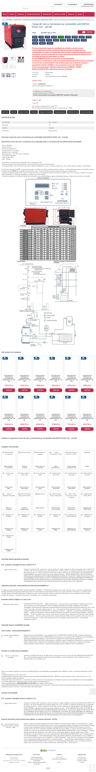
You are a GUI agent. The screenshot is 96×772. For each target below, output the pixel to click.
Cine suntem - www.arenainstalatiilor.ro (16, 631)
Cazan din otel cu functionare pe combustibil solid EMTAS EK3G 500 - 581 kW (71, 417)
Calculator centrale (82, 759)
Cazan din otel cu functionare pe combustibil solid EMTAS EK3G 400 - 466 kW (40, 417)
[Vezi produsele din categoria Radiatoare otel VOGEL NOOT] (87, 499)
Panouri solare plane (9, 487)
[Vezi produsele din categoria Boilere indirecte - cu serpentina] (9, 457)
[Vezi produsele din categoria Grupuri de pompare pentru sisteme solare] (24, 499)
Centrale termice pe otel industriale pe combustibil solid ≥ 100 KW (37, 19)
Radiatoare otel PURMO (9, 550)
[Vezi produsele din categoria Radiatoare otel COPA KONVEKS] (71, 520)
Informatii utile (47, 14)
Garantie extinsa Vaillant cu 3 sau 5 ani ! (16, 599)
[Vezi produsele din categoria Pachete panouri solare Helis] (56, 478)
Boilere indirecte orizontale (87, 487)
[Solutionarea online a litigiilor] (49, 768)
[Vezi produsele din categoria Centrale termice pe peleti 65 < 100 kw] (71, 457)
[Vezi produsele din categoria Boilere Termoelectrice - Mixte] (56, 457)
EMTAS (47, 74)
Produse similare (23, 112)
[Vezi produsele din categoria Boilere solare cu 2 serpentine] (40, 457)
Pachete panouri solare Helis (55, 487)
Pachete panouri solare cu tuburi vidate (55, 509)
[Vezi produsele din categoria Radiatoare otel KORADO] (87, 520)
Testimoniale (36, 760)
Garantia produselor (60, 112)
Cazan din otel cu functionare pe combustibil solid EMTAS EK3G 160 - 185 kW (40, 378)
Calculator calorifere (82, 760)
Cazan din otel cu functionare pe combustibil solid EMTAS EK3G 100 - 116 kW (9, 378)
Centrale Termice (17, 19)
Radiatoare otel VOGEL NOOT (87, 508)
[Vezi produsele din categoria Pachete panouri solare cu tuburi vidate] (56, 499)
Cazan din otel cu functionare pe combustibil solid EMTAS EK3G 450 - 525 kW (56, 417)
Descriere (13, 112)
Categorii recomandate (46, 112)
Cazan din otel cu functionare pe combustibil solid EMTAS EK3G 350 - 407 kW (24, 417)
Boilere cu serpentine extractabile (9, 509)
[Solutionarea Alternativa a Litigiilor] (47, 768)
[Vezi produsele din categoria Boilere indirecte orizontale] (87, 478)
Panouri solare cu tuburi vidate (24, 487)
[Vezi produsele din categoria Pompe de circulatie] (24, 457)
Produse (11, 14)
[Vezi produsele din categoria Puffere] (87, 457)
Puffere (87, 466)
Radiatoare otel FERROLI (9, 529)
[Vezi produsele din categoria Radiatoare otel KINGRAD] (24, 520)
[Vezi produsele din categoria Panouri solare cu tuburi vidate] (24, 478)
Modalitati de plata (73, 112)
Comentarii (34, 112)
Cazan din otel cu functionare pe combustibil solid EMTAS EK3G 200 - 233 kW (71, 378)
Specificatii (5, 112)
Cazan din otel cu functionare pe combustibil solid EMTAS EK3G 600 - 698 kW (87, 417)
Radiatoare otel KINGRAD (24, 529)
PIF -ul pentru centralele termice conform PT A (44, 106)
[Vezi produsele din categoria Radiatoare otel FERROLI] (9, 520)
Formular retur (82, 757)
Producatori (20, 14)
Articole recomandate (86, 112)
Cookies (82, 762)
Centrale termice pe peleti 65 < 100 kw (71, 468)
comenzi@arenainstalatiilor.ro (44, 85)
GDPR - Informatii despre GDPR (36, 762)
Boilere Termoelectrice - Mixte (55, 468)
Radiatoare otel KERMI (40, 529)
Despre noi (71, 14)
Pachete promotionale (33, 14)
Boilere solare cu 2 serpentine (40, 467)
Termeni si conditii (59, 14)
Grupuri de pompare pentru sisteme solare (24, 509)
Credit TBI (35, 103)
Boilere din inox (40, 508)
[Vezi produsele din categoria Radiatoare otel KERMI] (40, 520)
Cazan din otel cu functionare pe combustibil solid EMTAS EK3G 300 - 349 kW (9, 417)
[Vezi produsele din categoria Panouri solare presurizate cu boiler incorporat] (71, 499)
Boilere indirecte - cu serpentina (9, 467)
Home (4, 14)
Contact (80, 14)
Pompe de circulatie (24, 467)
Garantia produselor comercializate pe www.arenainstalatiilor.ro (25, 585)
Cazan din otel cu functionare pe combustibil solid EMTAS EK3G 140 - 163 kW (24, 378)
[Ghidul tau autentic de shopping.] (52, 751)
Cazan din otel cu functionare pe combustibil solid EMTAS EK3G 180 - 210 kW (56, 378)
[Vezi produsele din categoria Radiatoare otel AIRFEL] (56, 520)
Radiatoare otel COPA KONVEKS (71, 529)
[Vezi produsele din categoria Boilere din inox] (40, 499)
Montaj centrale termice (36, 759)
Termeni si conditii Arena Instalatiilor (14, 651)
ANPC (59, 762)
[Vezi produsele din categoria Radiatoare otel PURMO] (9, 541)
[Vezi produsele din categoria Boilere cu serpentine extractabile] (9, 499)
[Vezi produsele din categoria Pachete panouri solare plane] (71, 478)
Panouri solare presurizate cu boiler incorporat (71, 509)
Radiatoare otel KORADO (87, 529)
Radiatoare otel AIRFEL (56, 529)
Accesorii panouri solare (40, 487)
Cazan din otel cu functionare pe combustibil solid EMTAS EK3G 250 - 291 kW (87, 378)
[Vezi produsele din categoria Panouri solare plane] (9, 478)
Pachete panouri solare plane (71, 487)
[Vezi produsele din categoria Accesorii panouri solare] (40, 478)
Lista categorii (9, 19)
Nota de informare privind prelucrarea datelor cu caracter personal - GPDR (52, 108)
